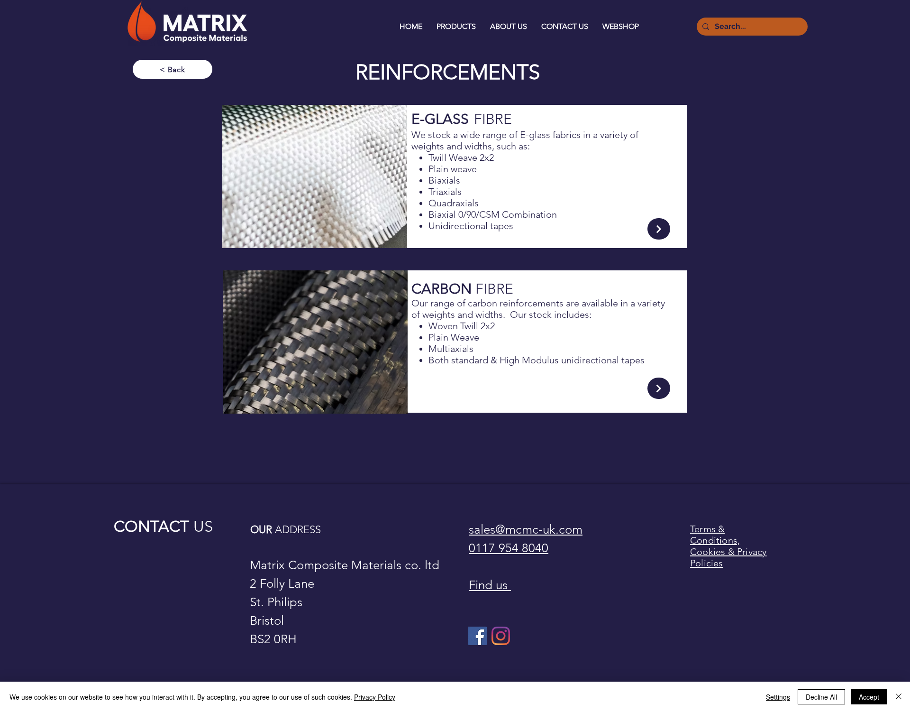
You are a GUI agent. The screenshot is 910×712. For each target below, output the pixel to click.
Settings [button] (778, 697)
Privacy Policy (374, 697)
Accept (869, 697)
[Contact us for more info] (658, 229)
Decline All (821, 697)
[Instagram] (500, 636)
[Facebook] (477, 636)
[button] (456, 26)
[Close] (898, 696)
